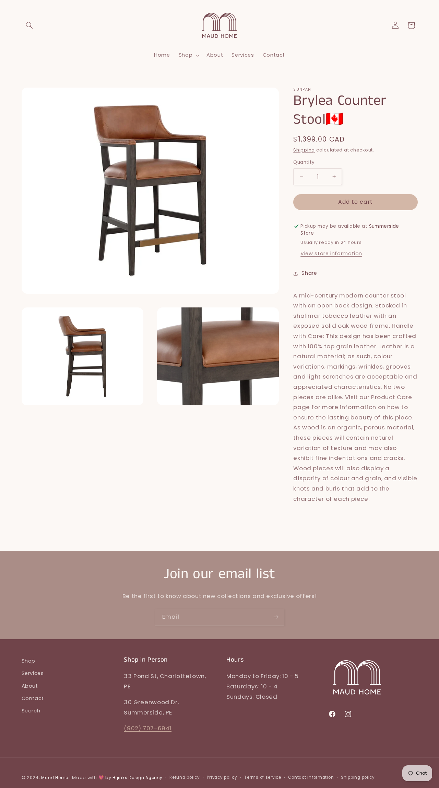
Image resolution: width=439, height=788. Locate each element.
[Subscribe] (276, 617)
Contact (33, 698)
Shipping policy (358, 777)
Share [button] (309, 273)
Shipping (304, 150)
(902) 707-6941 (147, 728)
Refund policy (184, 777)
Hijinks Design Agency (137, 777)
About (30, 686)
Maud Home (54, 777)
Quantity (304, 162)
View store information (331, 253)
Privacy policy (222, 777)
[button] (29, 25)
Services (33, 673)
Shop (29, 660)
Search (31, 710)
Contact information (311, 777)
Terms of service (262, 777)
